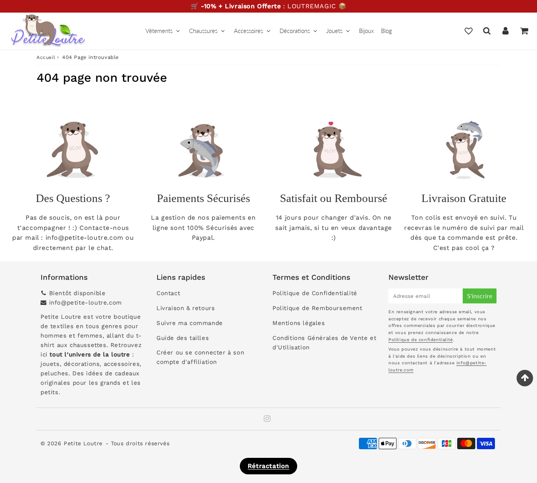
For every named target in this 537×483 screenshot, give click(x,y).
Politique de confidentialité (420, 339)
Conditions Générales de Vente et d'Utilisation (324, 342)
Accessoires (248, 30)
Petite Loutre (83, 443)
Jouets (334, 30)
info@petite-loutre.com (85, 302)
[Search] (487, 30)
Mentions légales (298, 323)
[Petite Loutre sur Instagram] (267, 419)
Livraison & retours (185, 308)
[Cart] (524, 30)
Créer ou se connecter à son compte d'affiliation (200, 357)
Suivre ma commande (189, 323)
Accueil (46, 57)
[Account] (505, 30)
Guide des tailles (182, 338)
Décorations (295, 30)
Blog (386, 30)
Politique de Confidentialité (314, 293)
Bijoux (366, 30)
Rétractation (268, 466)
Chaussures (203, 30)
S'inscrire (479, 295)
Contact (168, 293)
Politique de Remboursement (317, 308)
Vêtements (159, 30)
